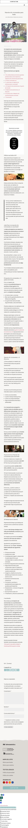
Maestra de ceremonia (18, 17)
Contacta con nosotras (14, 143)
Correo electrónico (9, 713)
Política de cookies (8, 775)
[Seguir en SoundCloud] (10, 782)
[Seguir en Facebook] (12, 782)
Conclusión (9, 97)
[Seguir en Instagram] (7, 782)
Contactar (14, 1)
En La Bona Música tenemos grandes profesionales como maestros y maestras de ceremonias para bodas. (14, 76)
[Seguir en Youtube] (4, 782)
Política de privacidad (8, 772)
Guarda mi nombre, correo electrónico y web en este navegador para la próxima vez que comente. (14, 722)
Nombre (6, 707)
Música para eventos (8, 765)
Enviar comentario (8, 727)
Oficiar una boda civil (11, 80)
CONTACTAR (14, 788)
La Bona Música (10, 17)
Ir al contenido (4, 805)
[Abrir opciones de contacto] (1, 797)
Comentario (7, 691)
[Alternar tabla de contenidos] (5, 73)
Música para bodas (8, 762)
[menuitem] (1, 800)
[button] (8, 807)
